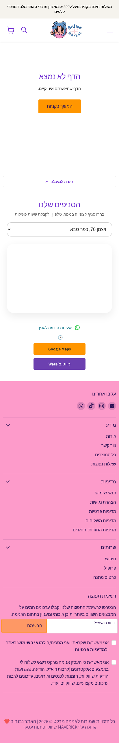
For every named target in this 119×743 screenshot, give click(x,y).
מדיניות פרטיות (90, 649)
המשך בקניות (59, 106)
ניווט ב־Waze (59, 364)
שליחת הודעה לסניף (55, 327)
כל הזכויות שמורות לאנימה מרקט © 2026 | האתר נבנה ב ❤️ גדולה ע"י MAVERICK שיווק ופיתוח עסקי (59, 724)
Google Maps (59, 349)
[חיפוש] (24, 30)
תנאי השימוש (30, 642)
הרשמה (34, 626)
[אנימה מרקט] (67, 30)
